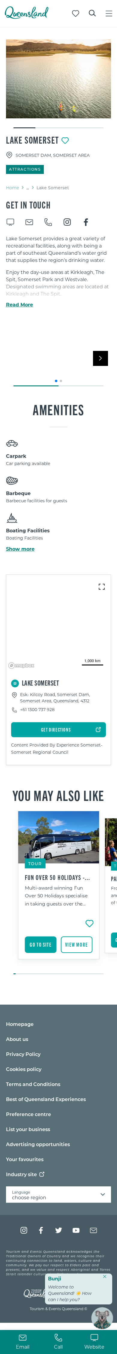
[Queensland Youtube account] (76, 1230)
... (27, 187)
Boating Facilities (28, 530)
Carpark (16, 456)
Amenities (58, 409)
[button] (56, 381)
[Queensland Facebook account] (41, 1230)
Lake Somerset (32, 140)
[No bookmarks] (75, 13)
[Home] (26, 17)
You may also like (58, 795)
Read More (19, 304)
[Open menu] (109, 13)
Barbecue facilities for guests (36, 501)
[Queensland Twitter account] (58, 1230)
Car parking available (28, 463)
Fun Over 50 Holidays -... (58, 877)
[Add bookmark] (65, 140)
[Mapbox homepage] (21, 665)
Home (12, 187)
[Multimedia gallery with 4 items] (58, 84)
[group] (59, 893)
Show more (20, 549)
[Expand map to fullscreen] (102, 587)
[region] (58, 623)
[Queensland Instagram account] (23, 1230)
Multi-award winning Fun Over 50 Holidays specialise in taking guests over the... (56, 895)
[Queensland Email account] (93, 1230)
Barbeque (18, 493)
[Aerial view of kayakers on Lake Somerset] (58, 78)
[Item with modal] (58, 78)
